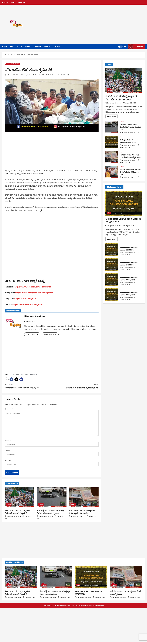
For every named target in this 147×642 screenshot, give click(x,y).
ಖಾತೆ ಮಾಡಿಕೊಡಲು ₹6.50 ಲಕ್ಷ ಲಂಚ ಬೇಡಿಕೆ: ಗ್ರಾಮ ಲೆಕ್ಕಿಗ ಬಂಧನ (111, 157)
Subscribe (139, 47)
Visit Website (32, 334)
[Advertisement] (102, 24)
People (19, 47)
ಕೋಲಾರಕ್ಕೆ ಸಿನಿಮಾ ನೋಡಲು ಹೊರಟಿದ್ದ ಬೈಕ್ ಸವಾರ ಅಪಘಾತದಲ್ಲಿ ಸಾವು (111, 127)
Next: (82, 386)
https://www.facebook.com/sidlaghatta (32, 287)
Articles (47, 47)
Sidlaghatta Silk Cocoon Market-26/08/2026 (111, 142)
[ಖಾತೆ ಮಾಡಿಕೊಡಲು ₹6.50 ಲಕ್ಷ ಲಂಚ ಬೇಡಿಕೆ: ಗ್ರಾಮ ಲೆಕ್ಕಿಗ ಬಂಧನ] (84, 497)
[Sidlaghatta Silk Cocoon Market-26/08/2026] (123, 203)
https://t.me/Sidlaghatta (25, 298)
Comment (9, 409)
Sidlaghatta (15, 64)
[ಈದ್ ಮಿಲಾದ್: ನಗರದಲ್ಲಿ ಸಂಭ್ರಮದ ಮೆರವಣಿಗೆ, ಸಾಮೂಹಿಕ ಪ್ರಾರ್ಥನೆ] (19, 497)
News (4, 47)
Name (8, 441)
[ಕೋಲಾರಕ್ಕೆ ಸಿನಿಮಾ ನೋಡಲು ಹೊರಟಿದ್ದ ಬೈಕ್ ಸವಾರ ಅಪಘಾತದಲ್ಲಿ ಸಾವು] (51, 497)
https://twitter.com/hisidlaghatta (27, 304)
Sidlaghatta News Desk (15, 75)
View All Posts (50, 334)
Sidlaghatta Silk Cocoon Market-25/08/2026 (111, 249)
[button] (125, 46)
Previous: (22, 386)
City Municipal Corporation (19, 374)
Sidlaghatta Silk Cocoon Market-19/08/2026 (111, 279)
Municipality (34, 374)
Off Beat (57, 47)
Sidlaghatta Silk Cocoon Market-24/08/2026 (111, 264)
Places (28, 47)
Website (8, 460)
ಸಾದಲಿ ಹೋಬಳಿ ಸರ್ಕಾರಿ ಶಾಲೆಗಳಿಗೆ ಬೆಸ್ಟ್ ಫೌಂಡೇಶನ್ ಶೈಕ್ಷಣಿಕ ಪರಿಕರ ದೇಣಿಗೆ (111, 172)
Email (7, 451)
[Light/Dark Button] (120, 47)
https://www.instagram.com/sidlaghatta (34, 292)
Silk (11, 47)
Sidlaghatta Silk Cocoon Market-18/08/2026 (111, 294)
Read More (112, 116)
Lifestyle (37, 47)
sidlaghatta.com (79, 605)
